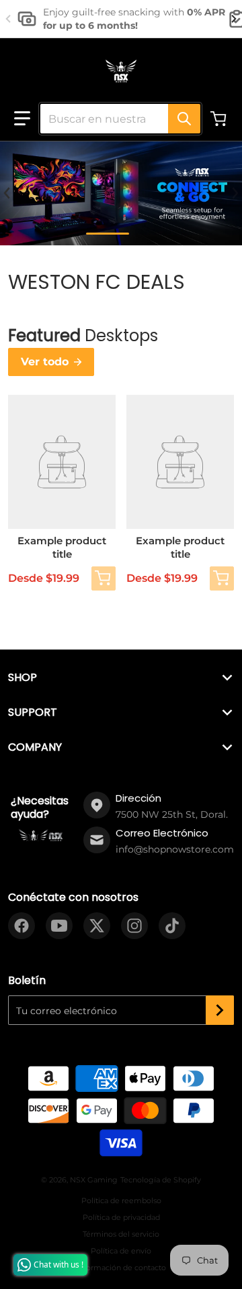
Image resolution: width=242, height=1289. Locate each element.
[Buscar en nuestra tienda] (184, 118)
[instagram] (134, 925)
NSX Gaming (94, 1179)
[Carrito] (220, 119)
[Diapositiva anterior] (8, 19)
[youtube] (59, 925)
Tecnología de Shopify (160, 1179)
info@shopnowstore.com (175, 849)
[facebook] (21, 925)
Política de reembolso (121, 1200)
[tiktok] (172, 925)
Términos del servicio (121, 1234)
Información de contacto (121, 1267)
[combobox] (115, 118)
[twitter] (96, 925)
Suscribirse (220, 1010)
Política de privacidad (121, 1217)
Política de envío (121, 1250)
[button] (22, 118)
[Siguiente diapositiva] (234, 19)
